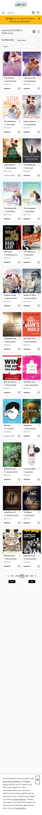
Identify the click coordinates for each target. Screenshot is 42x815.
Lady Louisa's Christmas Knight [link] (31, 122)
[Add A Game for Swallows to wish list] (38, 566)
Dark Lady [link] (8, 252)
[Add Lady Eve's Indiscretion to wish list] (38, 88)
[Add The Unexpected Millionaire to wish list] (38, 219)
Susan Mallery (10, 124)
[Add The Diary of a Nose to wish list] (38, 392)
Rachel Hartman (31, 428)
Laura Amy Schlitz (12, 472)
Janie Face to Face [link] (11, 512)
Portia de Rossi (11, 342)
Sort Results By (8, 40)
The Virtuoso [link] (9, 78)
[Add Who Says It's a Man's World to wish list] (38, 349)
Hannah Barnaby (11, 559)
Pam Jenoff (29, 168)
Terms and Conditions (11, 781)
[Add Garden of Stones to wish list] (38, 305)
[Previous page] (8, 576)
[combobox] (16, 13)
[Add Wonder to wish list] (19, 436)
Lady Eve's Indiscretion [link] (31, 78)
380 (27, 576)
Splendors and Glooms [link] (11, 469)
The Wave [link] (27, 512)
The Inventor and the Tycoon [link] (31, 252)
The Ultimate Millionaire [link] (11, 208)
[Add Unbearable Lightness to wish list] (19, 349)
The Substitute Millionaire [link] (11, 122)
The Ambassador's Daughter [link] (31, 165)
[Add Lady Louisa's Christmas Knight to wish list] (38, 132)
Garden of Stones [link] (30, 295)
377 (12, 576)
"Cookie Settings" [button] (19, 799)
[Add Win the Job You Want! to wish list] (19, 392)
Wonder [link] (7, 425)
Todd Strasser (30, 515)
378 (17, 576)
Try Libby (9, 18)
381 (31, 576)
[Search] (3, 13)
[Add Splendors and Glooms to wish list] (19, 479)
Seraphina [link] (28, 425)
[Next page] (35, 576)
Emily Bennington (31, 342)
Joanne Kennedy (11, 298)
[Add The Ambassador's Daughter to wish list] (38, 175)
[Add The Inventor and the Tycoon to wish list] (38, 262)
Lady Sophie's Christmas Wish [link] (11, 165)
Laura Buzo (29, 472)
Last (31, 582)
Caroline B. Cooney (12, 515)
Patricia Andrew (11, 385)
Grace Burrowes (11, 81)
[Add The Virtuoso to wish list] (19, 88)
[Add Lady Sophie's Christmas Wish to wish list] (19, 175)
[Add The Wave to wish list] (38, 523)
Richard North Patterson (12, 255)
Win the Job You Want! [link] (11, 382)
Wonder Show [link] (9, 556)
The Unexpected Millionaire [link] (31, 208)
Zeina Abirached (31, 559)
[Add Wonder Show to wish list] (19, 566)
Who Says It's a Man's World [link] (31, 339)
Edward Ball (29, 255)
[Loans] (33, 13)
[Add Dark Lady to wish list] (19, 262)
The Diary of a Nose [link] (31, 382)
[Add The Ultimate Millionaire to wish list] (19, 219)
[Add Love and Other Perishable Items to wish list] (38, 479)
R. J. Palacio (10, 428)
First (12, 582)
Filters (6, 47)
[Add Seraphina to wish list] (38, 436)
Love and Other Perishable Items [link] (31, 469)
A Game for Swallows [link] (31, 556)
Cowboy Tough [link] (10, 295)
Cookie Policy (20, 808)
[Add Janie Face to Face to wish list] (19, 523)
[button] (34, 32)
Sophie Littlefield (31, 298)
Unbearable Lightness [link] (11, 339)
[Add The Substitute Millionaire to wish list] (19, 132)
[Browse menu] (38, 12)
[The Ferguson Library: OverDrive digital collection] (21, 5)
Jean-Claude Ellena (32, 385)
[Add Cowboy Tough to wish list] (19, 305)
